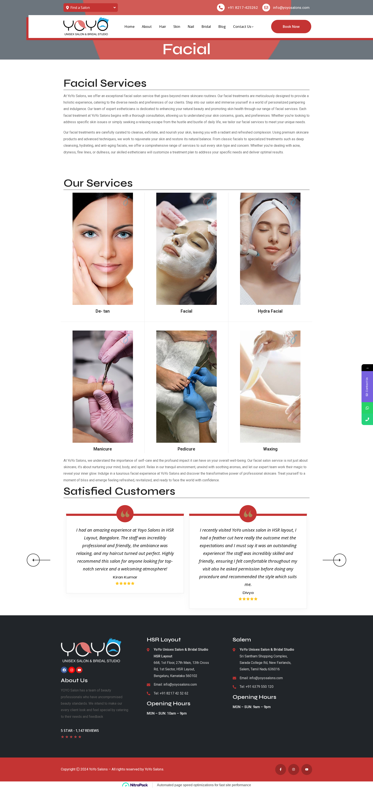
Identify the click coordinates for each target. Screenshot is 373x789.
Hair (162, 26)
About (147, 26)
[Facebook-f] (280, 769)
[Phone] (367, 419)
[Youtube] (79, 670)
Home (129, 26)
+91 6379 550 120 (259, 687)
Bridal (206, 26)
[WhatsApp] (367, 408)
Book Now (291, 26)
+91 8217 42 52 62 (174, 693)
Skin (176, 26)
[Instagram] (71, 670)
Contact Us (242, 26)
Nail (191, 26)
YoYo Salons (98, 769)
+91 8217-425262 (243, 7)
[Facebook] (64, 670)
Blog (222, 26)
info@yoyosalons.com (291, 7)
